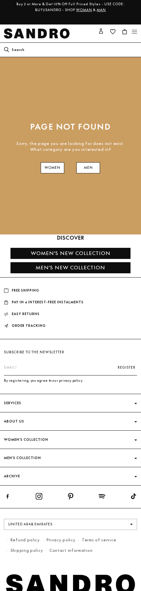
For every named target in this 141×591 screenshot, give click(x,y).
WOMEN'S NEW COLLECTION (71, 253)
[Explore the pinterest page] (70, 498)
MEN (88, 168)
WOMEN (52, 168)
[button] (134, 31)
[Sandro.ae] (38, 33)
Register (126, 367)
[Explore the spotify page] (102, 498)
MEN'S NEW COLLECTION (70, 267)
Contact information (71, 550)
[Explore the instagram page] (39, 498)
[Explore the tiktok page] (133, 498)
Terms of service (99, 539)
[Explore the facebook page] (7, 498)
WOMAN (84, 10)
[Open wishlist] (112, 31)
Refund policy (25, 539)
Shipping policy (26, 550)
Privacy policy (61, 539)
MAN (101, 10)
